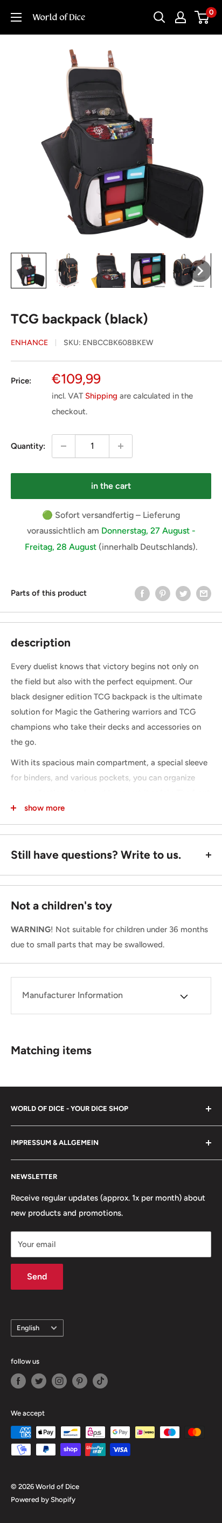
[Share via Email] (203, 593)
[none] (28, 270)
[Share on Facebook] (142, 593)
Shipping (101, 396)
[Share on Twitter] (183, 593)
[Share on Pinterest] (162, 593)
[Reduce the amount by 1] (63, 446)
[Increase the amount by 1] (120, 446)
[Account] (180, 17)
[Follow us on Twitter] (38, 1381)
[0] (202, 17)
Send (37, 1276)
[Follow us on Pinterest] (79, 1381)
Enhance (29, 342)
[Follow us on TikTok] (100, 1381)
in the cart (111, 486)
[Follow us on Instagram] (59, 1381)
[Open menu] (16, 17)
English (28, 1328)
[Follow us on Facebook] (18, 1381)
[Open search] (159, 17)
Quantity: (28, 446)
